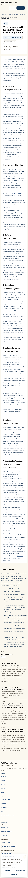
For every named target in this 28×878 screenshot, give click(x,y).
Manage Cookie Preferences (9, 846)
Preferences (14, 874)
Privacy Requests (5, 842)
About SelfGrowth (5, 799)
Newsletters (4, 807)
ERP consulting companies (14, 193)
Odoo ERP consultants (9, 319)
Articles (9, 14)
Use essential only (20, 870)
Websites (3, 803)
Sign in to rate (7, 49)
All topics (3, 777)
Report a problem (6, 853)
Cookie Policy (4, 835)
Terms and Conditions (6, 831)
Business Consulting (19, 14)
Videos (3, 792)
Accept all (7, 870)
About (2, 8)
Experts (3, 780)
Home (3, 14)
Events (3, 811)
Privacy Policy (4, 827)
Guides (3, 784)
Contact (3, 819)
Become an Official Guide (7, 815)
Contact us (20, 556)
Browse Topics (12, 8)
